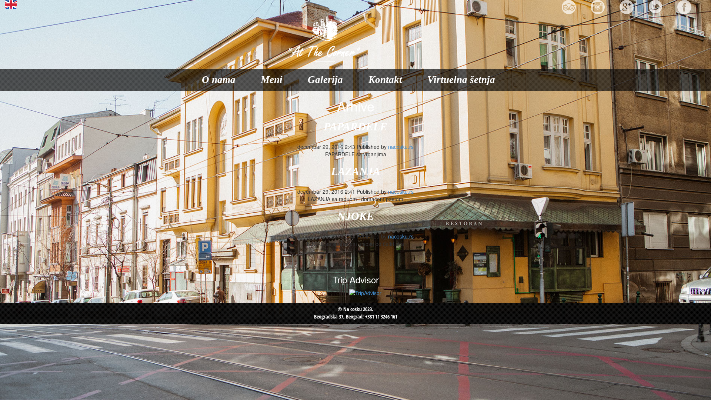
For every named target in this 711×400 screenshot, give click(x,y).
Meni (272, 79)
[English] (34, 4)
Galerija (325, 79)
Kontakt (385, 79)
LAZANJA (355, 171)
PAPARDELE (355, 126)
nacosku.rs (401, 146)
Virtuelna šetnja (461, 79)
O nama (219, 79)
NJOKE (355, 216)
